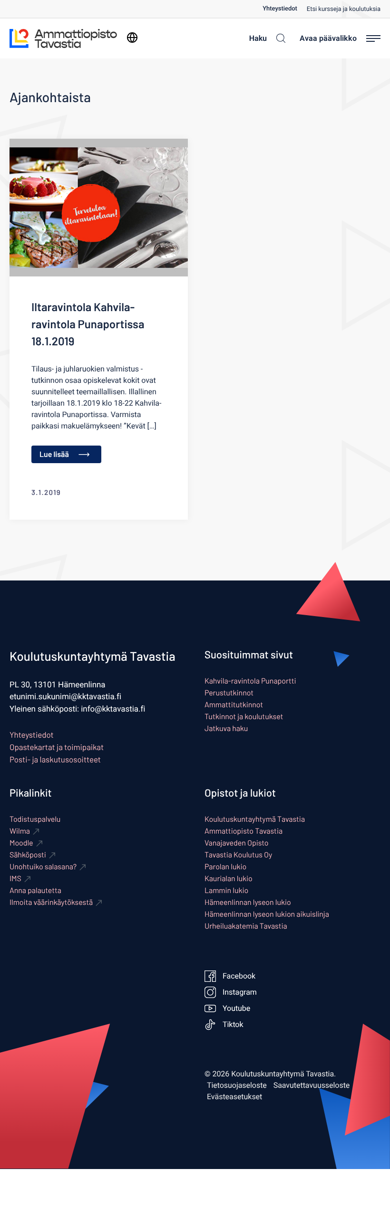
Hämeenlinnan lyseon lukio (248, 902)
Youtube (236, 1008)
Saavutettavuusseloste (311, 1085)
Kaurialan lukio (229, 878)
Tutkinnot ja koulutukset (244, 716)
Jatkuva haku (226, 728)
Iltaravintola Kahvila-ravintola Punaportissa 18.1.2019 (87, 324)
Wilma (20, 831)
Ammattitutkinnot (234, 704)
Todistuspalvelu (35, 819)
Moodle (21, 842)
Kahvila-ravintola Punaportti (250, 680)
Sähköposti (28, 854)
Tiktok (233, 1024)
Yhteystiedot (280, 8)
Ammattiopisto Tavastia (244, 831)
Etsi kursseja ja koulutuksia (343, 9)
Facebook (239, 976)
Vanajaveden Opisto (237, 842)
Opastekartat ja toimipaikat (57, 747)
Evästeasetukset (234, 1097)
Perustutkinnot (229, 692)
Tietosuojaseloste (237, 1085)
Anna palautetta (35, 890)
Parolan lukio (225, 866)
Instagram (240, 992)
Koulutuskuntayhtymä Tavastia (255, 819)
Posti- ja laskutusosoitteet (55, 759)
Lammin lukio (226, 890)
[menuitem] (285, 9)
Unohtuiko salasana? (43, 866)
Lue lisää (54, 454)
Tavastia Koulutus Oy (238, 854)
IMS (15, 878)
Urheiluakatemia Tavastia (246, 926)
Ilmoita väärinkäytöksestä (51, 902)
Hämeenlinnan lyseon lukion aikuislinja (267, 914)
